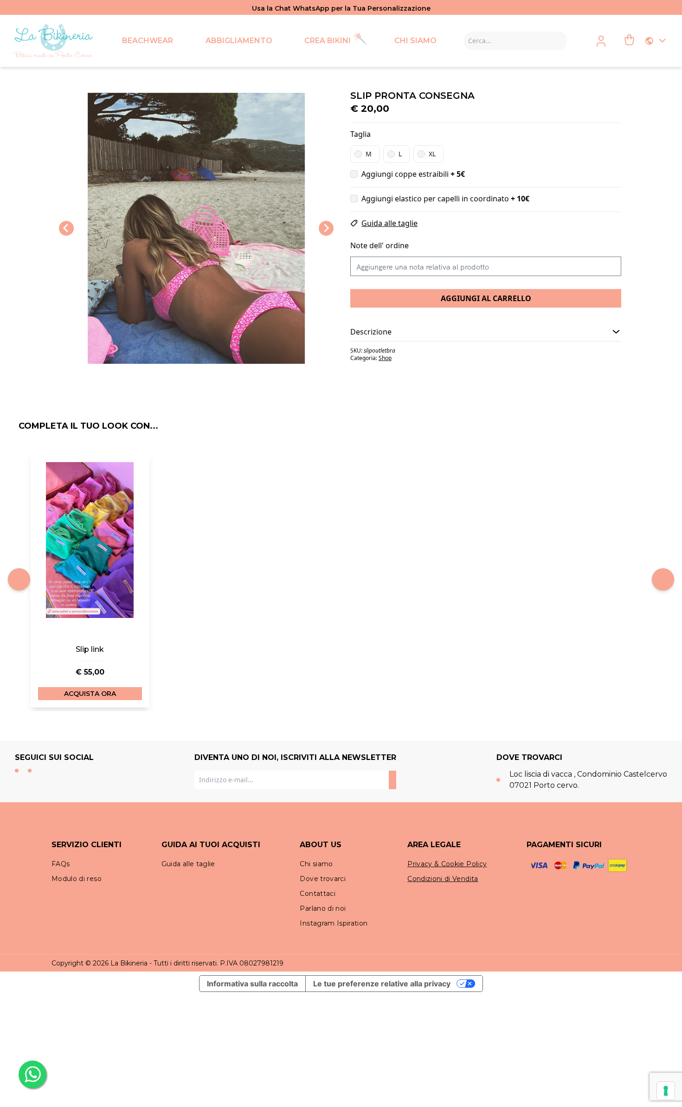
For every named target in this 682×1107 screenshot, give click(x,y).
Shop (385, 358)
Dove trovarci (323, 879)
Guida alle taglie (389, 223)
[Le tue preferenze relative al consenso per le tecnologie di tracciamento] (666, 1091)
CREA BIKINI (327, 40)
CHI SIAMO (415, 40)
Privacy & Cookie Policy (447, 864)
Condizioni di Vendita (442, 879)
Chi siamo (316, 864)
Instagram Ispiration (333, 923)
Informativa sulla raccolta (252, 983)
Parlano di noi (323, 908)
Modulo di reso (76, 879)
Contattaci (317, 893)
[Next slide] (326, 228)
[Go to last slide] (66, 228)
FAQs (60, 864)
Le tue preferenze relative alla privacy (381, 983)
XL (432, 153)
